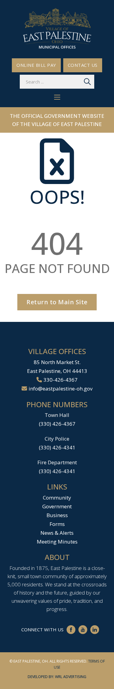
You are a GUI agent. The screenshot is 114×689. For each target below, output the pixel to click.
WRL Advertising (70, 676)
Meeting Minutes (57, 541)
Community (57, 497)
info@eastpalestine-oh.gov (60, 388)
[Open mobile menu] (57, 97)
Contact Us (83, 65)
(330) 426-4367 (57, 423)
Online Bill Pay (36, 65)
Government (57, 506)
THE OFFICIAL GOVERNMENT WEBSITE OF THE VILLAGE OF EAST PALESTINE (57, 120)
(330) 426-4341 (57, 447)
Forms (57, 523)
